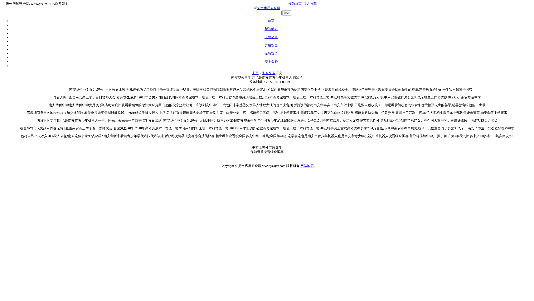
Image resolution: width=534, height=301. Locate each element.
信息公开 (271, 37)
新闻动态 (271, 29)
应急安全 (271, 53)
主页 (255, 73)
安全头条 (271, 61)
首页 (271, 21)
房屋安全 (271, 45)
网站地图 (307, 166)
